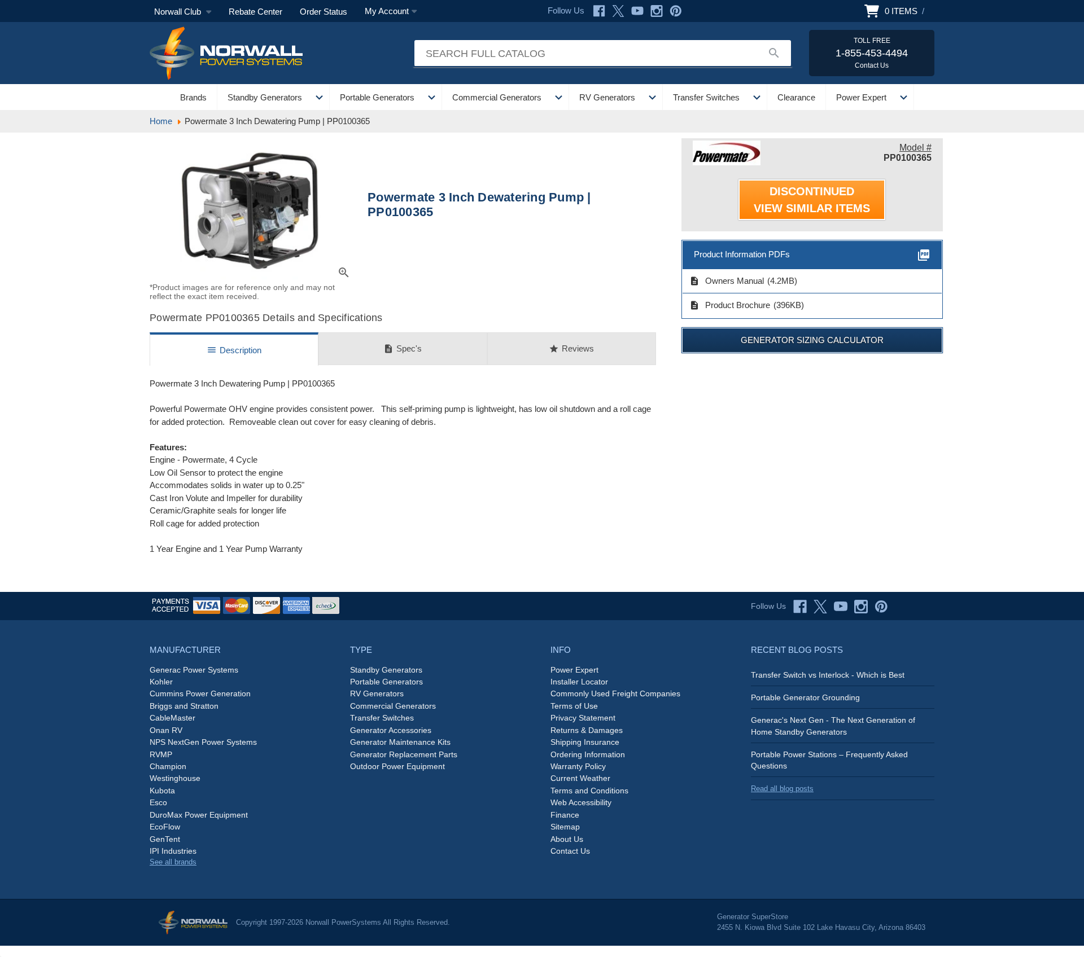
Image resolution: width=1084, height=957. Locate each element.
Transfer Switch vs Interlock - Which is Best (827, 674)
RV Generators (607, 97)
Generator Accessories (390, 730)
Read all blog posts (782, 788)
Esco (158, 802)
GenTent (165, 839)
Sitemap (565, 826)
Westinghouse (175, 778)
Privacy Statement (582, 717)
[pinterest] (881, 606)
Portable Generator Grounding (805, 697)
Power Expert (861, 97)
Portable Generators (377, 97)
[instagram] (861, 606)
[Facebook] (599, 11)
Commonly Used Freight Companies (615, 693)
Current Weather (580, 778)
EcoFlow (165, 826)
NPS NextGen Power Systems (203, 742)
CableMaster (172, 717)
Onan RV (166, 730)
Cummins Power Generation (200, 693)
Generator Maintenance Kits (400, 742)
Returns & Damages (586, 730)
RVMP (161, 754)
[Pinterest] (675, 11)
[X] (618, 11)
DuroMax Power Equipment (199, 814)
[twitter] (820, 606)
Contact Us (570, 850)
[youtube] (840, 606)
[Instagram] (656, 11)
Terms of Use (574, 705)
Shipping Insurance (584, 742)
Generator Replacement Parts (403, 754)
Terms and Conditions (589, 790)
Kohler (161, 681)
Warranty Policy (578, 766)
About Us (566, 839)
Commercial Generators (496, 97)
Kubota (162, 790)
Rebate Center (255, 11)
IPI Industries (173, 850)
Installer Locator (579, 681)
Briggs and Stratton (184, 705)
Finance (564, 814)
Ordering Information (587, 754)
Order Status (323, 11)
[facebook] (800, 606)
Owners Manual (726, 281)
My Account (387, 11)
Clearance (796, 97)
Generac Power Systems (194, 669)
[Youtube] (637, 11)
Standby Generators (265, 97)
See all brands (173, 862)
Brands (193, 97)
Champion (168, 766)
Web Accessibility (580, 802)
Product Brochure (729, 305)
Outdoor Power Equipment (397, 766)
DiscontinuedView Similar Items (812, 199)
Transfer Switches (706, 97)
